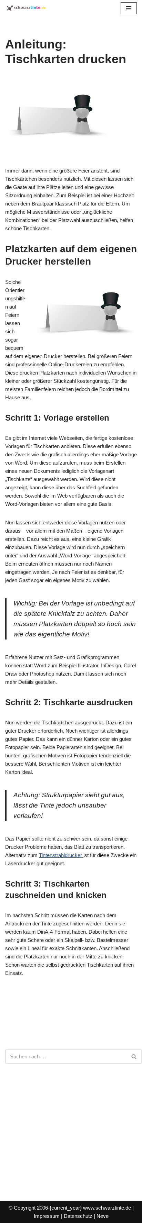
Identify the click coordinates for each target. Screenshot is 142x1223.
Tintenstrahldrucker (61, 855)
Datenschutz (78, 1216)
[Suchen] (134, 1056)
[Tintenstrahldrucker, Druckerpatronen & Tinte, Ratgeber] (26, 8)
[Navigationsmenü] (129, 8)
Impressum (47, 1216)
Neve (103, 1216)
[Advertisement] (71, 1125)
